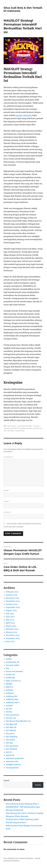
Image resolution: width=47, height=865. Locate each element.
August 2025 (11, 610)
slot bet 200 (11, 718)
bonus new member (14, 671)
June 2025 (10, 616)
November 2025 (13, 601)
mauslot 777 (14, 428)
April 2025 (10, 623)
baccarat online (12, 665)
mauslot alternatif (26, 428)
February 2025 (12, 629)
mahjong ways (12, 699)
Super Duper (11, 426)
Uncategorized (12, 767)
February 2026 (12, 592)
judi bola (9, 690)
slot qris (9, 743)
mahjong (10, 693)
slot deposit (11, 730)
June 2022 (10, 641)
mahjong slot (11, 696)
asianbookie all (12, 662)
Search (7, 780)
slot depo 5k (11, 727)
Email (7, 501)
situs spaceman (12, 715)
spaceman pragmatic (15, 758)
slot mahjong (11, 736)
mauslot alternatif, (24, 115)
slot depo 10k (11, 724)
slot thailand (11, 749)
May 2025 (10, 620)
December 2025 (12, 598)
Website (7, 512)
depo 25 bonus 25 (13, 681)
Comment (9, 457)
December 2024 (12, 635)
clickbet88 (10, 677)
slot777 (9, 752)
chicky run (10, 674)
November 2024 (13, 638)
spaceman (10, 755)
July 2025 (10, 613)
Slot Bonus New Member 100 (18, 721)
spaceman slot (12, 761)
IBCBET (9, 684)
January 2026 (11, 595)
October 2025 (11, 604)
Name (7, 490)
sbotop (9, 712)
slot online (10, 740)
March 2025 (11, 626)
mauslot (36, 426)
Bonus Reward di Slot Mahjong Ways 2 (22, 804)
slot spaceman (12, 746)
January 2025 (11, 632)
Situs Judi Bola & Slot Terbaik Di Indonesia (18, 858)
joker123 (9, 687)
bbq (7, 668)
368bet (9, 659)
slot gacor (10, 733)
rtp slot (9, 708)
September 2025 (13, 607)
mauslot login (20, 431)
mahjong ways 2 (13, 702)
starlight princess (13, 764)
